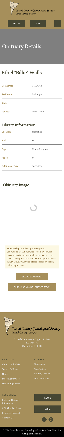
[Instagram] (51, 419)
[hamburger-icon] (57, 23)
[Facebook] (44, 419)
